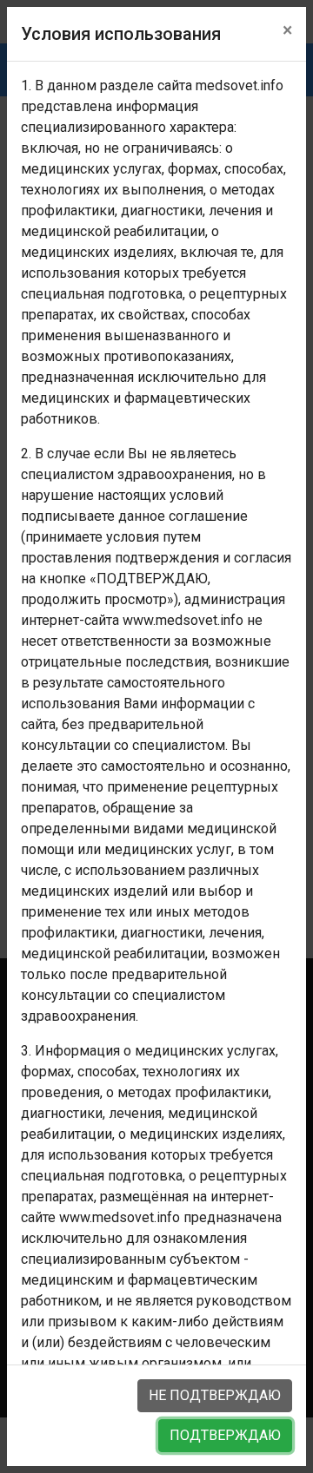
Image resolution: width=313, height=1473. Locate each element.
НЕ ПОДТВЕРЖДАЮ (215, 1395)
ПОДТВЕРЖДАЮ (225, 1435)
